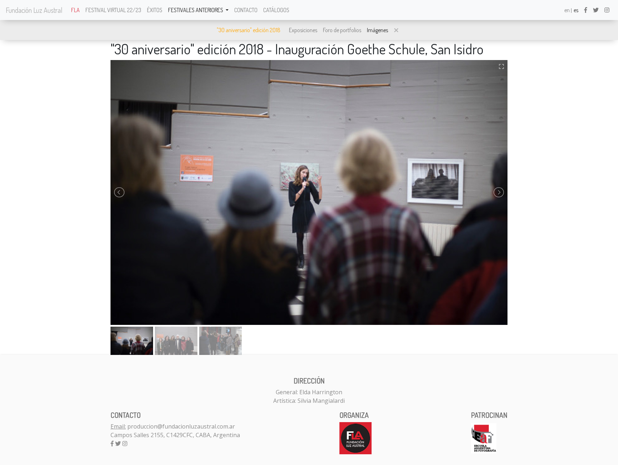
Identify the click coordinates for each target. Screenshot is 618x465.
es (576, 10)
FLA (75, 10)
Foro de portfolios (342, 30)
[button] (396, 30)
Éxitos (154, 10)
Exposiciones (303, 30)
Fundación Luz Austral (34, 10)
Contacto (246, 10)
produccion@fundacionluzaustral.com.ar (181, 426)
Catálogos (276, 10)
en (567, 10)
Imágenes (377, 30)
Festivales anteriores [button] (196, 10)
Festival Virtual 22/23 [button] (113, 10)
